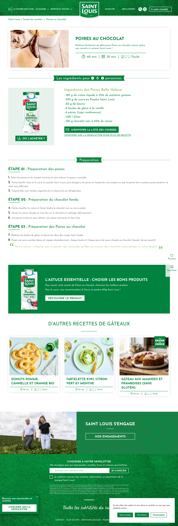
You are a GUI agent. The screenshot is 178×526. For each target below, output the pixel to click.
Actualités (110, 9)
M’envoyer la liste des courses (93, 130)
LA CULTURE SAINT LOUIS (23, 9)
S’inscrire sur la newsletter (19, 508)
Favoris (172, 259)
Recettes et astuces (60, 9)
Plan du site (72, 520)
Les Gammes (40, 9)
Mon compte (160, 10)
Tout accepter (125, 515)
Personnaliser (159, 515)
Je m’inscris (118, 471)
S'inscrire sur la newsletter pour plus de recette (97, 135)
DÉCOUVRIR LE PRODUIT (65, 298)
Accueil (9, 8)
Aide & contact (128, 9)
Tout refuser (142, 515)
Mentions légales (91, 520)
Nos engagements (110, 436)
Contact (60, 520)
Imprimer (172, 270)
